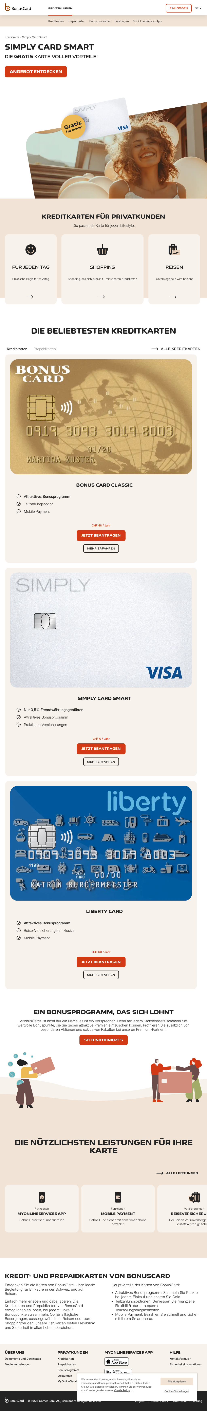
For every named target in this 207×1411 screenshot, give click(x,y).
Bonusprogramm (68, 1370)
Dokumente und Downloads (23, 1358)
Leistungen (65, 1375)
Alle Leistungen (182, 1173)
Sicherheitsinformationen (186, 1364)
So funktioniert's (103, 1040)
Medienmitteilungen (17, 1364)
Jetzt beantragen (101, 535)
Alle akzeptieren (177, 1381)
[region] (137, 1387)
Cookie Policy (122, 1390)
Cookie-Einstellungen (177, 1391)
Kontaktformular (180, 1358)
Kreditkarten (66, 1358)
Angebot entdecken (36, 71)
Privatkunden (60, 8)
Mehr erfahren (101, 548)
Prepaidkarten (67, 1364)
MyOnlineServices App (72, 1381)
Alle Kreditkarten (181, 349)
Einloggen (178, 8)
